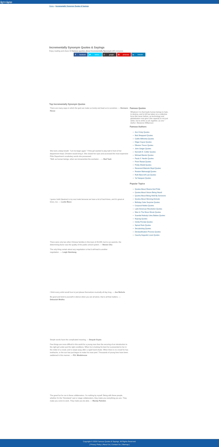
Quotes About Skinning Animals (147, 199)
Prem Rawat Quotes (143, 162)
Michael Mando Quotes (144, 155)
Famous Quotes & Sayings (108, 441)
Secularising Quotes (143, 228)
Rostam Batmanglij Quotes (145, 171)
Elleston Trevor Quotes (144, 145)
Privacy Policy (95, 444)
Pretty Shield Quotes (143, 165)
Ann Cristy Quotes (142, 132)
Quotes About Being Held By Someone (150, 196)
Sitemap (125, 444)
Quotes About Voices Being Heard (148, 192)
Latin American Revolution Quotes (148, 209)
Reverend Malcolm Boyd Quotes (148, 168)
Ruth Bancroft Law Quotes (145, 175)
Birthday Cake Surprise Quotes (147, 202)
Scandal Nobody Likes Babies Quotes (150, 215)
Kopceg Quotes (141, 219)
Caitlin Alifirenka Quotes (144, 139)
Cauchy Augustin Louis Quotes (147, 235)
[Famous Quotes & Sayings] (6, 3)
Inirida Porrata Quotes (144, 222)
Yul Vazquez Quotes (143, 178)
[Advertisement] (109, 26)
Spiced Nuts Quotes (143, 225)
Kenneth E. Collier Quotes (145, 152)
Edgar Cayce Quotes (143, 142)
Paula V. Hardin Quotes (144, 158)
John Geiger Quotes (143, 149)
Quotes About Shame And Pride (147, 189)
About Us (106, 444)
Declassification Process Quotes (148, 232)
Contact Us (116, 444)
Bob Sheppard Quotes (144, 135)
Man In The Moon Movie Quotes (148, 212)
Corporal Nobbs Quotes (144, 206)
